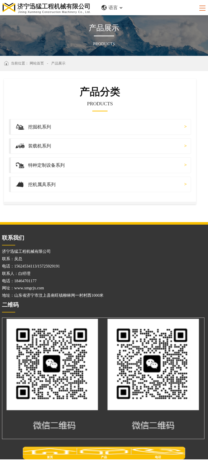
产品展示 (58, 63)
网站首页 (37, 63)
